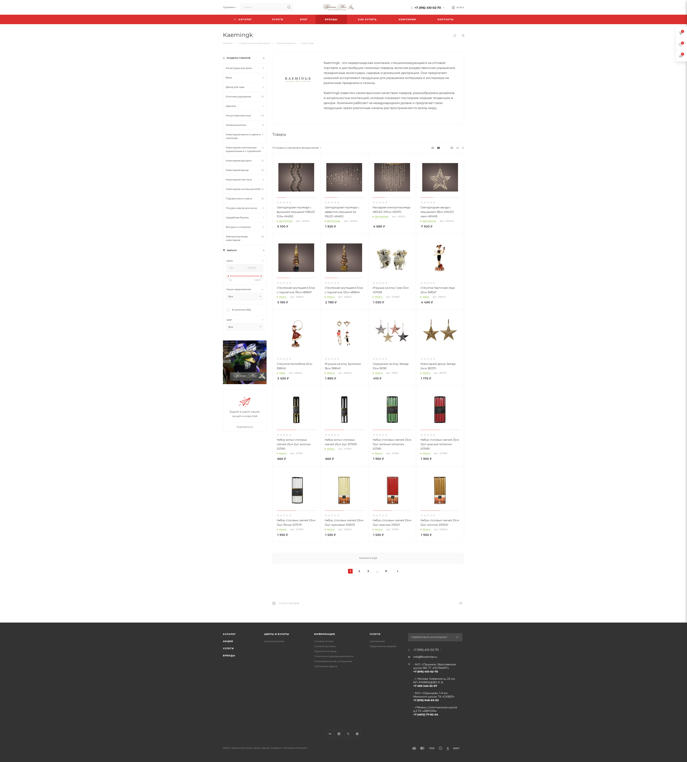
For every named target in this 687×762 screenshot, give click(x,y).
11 (386, 571)
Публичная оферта (325, 666)
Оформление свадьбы (383, 646)
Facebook (339, 734)
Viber (348, 734)
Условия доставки (325, 646)
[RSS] (455, 35)
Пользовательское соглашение (333, 661)
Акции (228, 641)
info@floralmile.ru (425, 657)
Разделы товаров (238, 58)
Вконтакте (330, 734)
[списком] (457, 148)
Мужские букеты (274, 641)
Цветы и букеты (276, 634)
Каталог (229, 634)
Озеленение (377, 641)
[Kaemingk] (298, 79)
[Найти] (289, 7)
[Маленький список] (432, 148)
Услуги (228, 648)
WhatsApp (357, 734)
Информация (324, 634)
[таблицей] (463, 148)
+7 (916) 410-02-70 (427, 7)
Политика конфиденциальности (333, 656)
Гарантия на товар (325, 651)
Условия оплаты (323, 641)
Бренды (229, 655)
